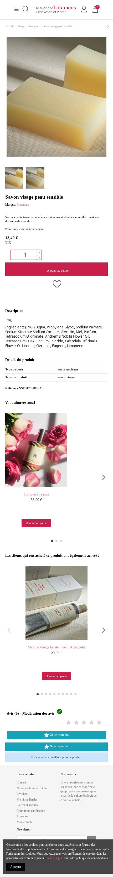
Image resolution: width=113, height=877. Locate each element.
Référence (11, 388)
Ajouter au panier (58, 270)
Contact (21, 782)
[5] (99, 722)
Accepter (15, 867)
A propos (22, 816)
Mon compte (24, 822)
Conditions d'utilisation (31, 811)
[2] (76, 722)
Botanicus (23, 205)
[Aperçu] (41, 488)
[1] (68, 722)
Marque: (10, 205)
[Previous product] (106, 26)
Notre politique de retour (32, 788)
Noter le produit (56, 735)
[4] (91, 722)
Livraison (22, 794)
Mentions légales (27, 799)
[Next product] (108, 26)
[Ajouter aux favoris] (56, 284)
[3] (84, 722)
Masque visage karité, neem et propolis (56, 647)
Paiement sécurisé (28, 805)
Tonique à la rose (36, 494)
